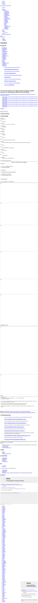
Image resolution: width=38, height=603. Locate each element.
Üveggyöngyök (6, 11)
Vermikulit (6, 27)
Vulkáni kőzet (4, 64)
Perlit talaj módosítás (25, 472)
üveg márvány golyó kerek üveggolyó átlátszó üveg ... (15, 439)
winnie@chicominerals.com (6, 447)
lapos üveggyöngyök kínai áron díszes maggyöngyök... (15, 423)
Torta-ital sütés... (7, 77)
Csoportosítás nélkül (7, 26)
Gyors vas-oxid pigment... (9, 84)
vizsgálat (11, 442)
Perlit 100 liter (4, 472)
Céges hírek (4, 465)
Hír (2, 29)
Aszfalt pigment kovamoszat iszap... (11, 69)
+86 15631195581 (5, 446)
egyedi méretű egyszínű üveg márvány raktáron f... (14, 430)
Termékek (3, 39)
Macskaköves (6, 14)
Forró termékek (4, 470)
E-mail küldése (2, 475)
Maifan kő (6, 19)
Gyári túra (6, 32)
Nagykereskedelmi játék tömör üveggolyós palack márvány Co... (17, 435)
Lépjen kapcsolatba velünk (6, 34)
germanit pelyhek (7, 15)
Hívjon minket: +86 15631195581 (5, 5)
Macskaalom (6, 28)
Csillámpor (6, 20)
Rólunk (3, 31)
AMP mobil (4, 471)
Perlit (5, 24)
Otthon (3, 38)
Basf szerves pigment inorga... (10, 81)
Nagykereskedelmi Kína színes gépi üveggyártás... (14, 426)
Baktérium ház (6, 13)
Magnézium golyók (5, 55)
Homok (5, 23)
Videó (3, 33)
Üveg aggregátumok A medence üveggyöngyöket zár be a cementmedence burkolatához (16, 411)
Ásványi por (6, 22)
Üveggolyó (6, 10)
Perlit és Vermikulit (10, 472)
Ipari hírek (4, 466)
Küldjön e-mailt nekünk (4, 111)
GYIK (3, 30)
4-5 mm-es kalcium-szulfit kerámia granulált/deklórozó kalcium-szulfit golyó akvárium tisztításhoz (19, 412)
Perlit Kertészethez (16, 472)
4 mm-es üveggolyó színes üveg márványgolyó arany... (15, 419)
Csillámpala (6, 21)
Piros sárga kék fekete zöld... (10, 73)
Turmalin (5, 25)
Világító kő (6, 17)
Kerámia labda (6, 12)
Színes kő (5, 16)
